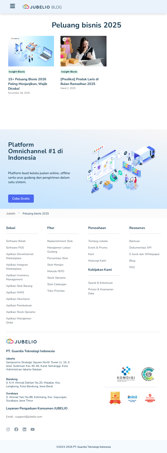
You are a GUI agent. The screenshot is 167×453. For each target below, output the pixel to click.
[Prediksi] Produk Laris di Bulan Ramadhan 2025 (79, 81)
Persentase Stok (57, 258)
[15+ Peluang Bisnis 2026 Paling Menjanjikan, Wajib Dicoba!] (31, 51)
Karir (91, 254)
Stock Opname (56, 278)
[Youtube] (33, 429)
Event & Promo (98, 248)
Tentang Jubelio (98, 241)
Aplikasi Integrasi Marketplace (17, 267)
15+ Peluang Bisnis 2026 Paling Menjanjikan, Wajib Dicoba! (27, 84)
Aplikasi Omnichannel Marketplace (19, 256)
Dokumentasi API (140, 248)
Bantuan (134, 241)
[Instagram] (8, 429)
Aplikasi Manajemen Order (18, 320)
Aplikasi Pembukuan (19, 305)
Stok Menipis (55, 265)
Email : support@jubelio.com (24, 417)
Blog (132, 261)
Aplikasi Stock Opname (20, 312)
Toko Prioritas (56, 291)
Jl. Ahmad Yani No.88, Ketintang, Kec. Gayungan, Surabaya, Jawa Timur (36, 399)
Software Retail (15, 241)
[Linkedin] (24, 429)
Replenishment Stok (60, 241)
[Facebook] (16, 429)
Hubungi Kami (97, 261)
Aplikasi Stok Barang (19, 286)
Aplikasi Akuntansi (18, 299)
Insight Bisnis (17, 71)
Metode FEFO (55, 271)
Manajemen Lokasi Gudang (58, 250)
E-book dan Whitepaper (144, 254)
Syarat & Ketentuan (100, 283)
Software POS (15, 248)
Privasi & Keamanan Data (100, 291)
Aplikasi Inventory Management (17, 277)
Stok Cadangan (56, 284)
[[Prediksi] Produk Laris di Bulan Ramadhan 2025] (83, 51)
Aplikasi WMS (15, 292)
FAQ (132, 267)
